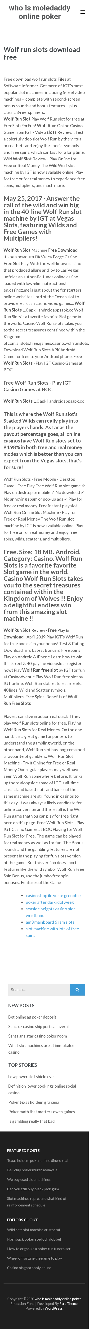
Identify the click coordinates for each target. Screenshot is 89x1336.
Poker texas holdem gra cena (33, 1102)
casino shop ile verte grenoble (53, 895)
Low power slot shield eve (30, 1076)
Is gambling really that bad (31, 1121)
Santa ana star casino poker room (37, 1035)
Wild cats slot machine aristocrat (33, 1229)
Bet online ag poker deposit (32, 1017)
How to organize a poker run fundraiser (39, 1248)
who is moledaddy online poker (39, 12)
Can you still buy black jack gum (33, 1189)
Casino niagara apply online (29, 1267)
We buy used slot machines (29, 1179)
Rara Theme (68, 1304)
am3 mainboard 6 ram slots (50, 922)
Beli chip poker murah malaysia (32, 1170)
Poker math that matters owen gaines (41, 1111)
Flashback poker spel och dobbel (34, 1239)
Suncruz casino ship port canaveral (38, 1026)
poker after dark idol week (50, 902)
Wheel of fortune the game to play (34, 1258)
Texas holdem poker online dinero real (37, 1160)
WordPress (54, 1308)
